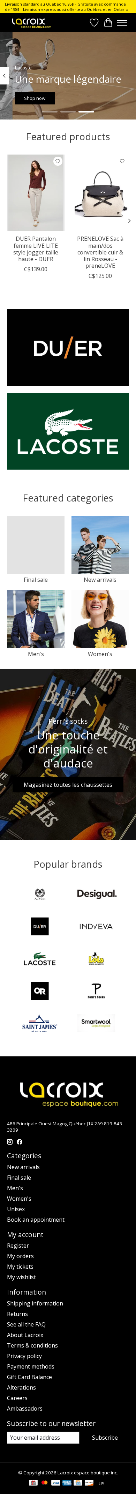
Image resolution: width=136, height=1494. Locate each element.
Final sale (36, 580)
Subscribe (105, 1437)
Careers (17, 1398)
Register (18, 1245)
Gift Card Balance (29, 1377)
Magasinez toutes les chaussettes (68, 785)
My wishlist (21, 1277)
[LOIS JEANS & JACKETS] (96, 960)
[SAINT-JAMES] (40, 1024)
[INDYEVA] (96, 927)
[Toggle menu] (122, 23)
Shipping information (35, 1303)
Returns (17, 1314)
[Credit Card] (78, 1483)
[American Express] (66, 1483)
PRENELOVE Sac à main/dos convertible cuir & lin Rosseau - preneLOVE (100, 252)
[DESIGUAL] (96, 895)
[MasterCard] (44, 1483)
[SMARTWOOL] (96, 1024)
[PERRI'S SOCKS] (96, 992)
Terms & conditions (32, 1345)
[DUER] (40, 927)
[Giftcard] (33, 1483)
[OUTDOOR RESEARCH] (40, 992)
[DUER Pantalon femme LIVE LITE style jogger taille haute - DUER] (36, 193)
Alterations (21, 1387)
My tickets (20, 1266)
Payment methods (30, 1366)
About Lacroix (25, 1335)
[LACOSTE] (40, 960)
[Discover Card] (89, 1483)
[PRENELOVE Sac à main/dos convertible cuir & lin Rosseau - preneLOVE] (100, 193)
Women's (100, 654)
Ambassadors (25, 1408)
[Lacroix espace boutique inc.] (31, 22)
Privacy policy (24, 1356)
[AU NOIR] (40, 895)
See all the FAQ (26, 1324)
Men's (36, 654)
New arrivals (100, 580)
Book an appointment (36, 1219)
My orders (20, 1256)
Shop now (34, 98)
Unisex (16, 1209)
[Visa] (55, 1483)
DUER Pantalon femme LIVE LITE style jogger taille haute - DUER (35, 249)
